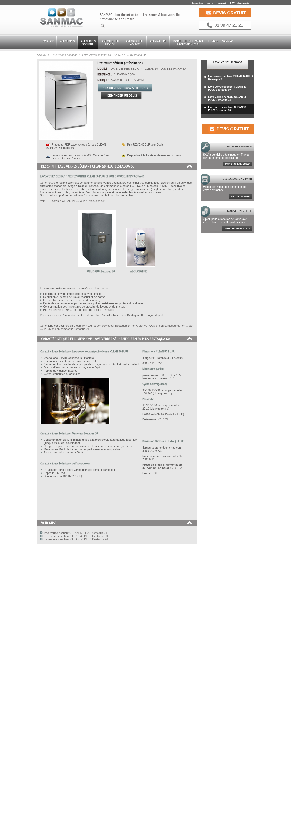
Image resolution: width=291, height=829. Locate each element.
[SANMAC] (61, 18)
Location (48, 41)
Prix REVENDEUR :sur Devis (145, 144)
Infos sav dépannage (237, 164)
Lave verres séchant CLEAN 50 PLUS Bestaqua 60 (227, 109)
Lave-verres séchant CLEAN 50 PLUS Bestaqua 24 (227, 98)
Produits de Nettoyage (188, 42)
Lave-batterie (158, 41)
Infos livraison (240, 196)
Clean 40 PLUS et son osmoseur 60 (158, 325)
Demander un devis (122, 95)
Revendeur (197, 2)
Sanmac (227, 41)
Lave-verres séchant (227, 62)
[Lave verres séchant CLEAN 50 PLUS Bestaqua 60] (66, 141)
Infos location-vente (236, 228)
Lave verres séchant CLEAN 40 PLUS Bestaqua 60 (227, 88)
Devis (210, 2)
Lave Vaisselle (110, 42)
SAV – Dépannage (239, 2)
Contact (222, 2)
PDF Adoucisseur (93, 200)
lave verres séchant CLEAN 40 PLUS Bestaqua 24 (230, 78)
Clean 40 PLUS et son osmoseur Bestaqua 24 (102, 325)
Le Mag (213, 41)
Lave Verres (67, 41)
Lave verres (88, 42)
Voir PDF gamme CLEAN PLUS (59, 200)
